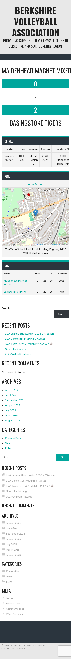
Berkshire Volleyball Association (35, 21)
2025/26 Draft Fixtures (18, 353)
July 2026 (10, 395)
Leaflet (40, 245)
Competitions (13, 438)
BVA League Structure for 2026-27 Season (29, 333)
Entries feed (13, 603)
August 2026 (12, 389)
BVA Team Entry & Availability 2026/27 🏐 (29, 343)
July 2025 (10, 410)
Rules (8, 448)
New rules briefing (15, 348)
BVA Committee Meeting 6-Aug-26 (25, 338)
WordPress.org (14, 613)
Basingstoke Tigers (15, 291)
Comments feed (15, 608)
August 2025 (12, 405)
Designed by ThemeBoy (13, 648)
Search (6, 308)
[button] (35, 213)
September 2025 (14, 400)
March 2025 (12, 415)
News (8, 443)
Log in (9, 597)
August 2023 (12, 420)
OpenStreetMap (55, 245)
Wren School (35, 183)
